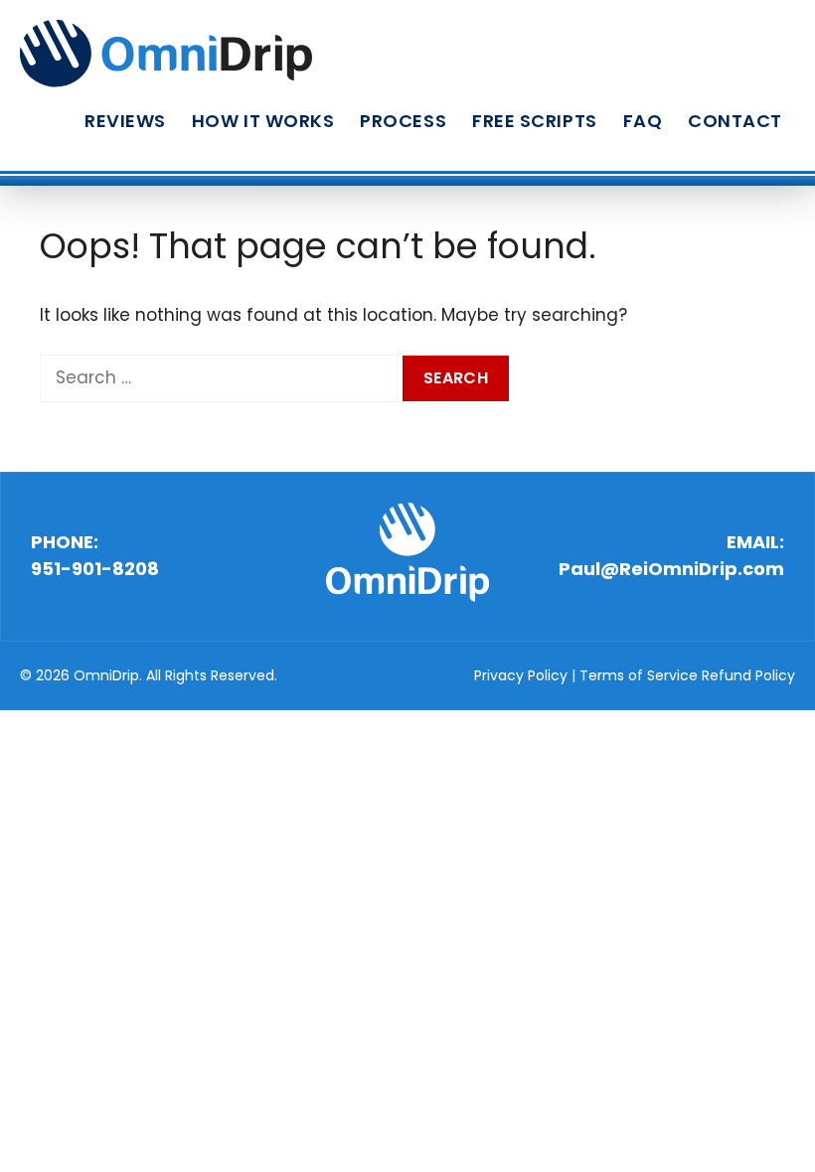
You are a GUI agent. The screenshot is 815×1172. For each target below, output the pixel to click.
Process (403, 120)
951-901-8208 (95, 568)
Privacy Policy (521, 675)
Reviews (125, 120)
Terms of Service (638, 675)
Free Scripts (534, 120)
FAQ (643, 120)
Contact (735, 120)
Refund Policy (748, 675)
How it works (263, 120)
